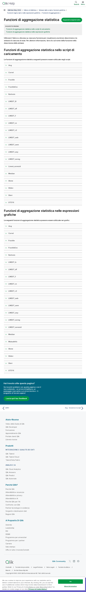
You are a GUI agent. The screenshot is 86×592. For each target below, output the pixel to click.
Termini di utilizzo (64, 567)
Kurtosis (11, 94)
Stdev (10, 188)
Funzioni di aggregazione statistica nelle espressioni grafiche (28, 32)
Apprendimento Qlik (13, 433)
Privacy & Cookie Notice (37, 589)
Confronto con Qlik (13, 505)
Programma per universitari (16, 537)
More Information (70, 586)
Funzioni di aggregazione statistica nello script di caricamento (28, 29)
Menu (83, 4)
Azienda (9, 525)
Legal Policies (38, 567)
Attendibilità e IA (12, 498)
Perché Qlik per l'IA (13, 502)
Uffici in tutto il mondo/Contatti (17, 550)
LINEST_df (12, 109)
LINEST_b (12, 262)
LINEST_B (12, 101)
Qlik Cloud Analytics (13, 469)
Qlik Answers (11, 472)
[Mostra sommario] (4, 10)
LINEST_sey (13, 152)
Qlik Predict (10, 475)
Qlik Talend (10, 454)
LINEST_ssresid (15, 327)
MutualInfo (12, 342)
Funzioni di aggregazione (51, 13)
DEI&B (8, 534)
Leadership (10, 528)
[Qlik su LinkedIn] (74, 561)
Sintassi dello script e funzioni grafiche (52, 10)
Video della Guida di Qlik (15, 424)
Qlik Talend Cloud (12, 457)
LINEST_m (12, 123)
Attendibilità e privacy (14, 495)
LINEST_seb (13, 137)
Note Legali (50, 567)
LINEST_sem (13, 145)
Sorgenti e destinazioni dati (16, 511)
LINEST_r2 (12, 130)
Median (11, 173)
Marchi (8, 570)
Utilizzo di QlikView (30, 10)
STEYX (11, 202)
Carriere (9, 544)
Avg (10, 65)
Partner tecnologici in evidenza (17, 508)
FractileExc (13, 87)
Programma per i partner (15, 540)
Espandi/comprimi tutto (71, 20)
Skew (10, 181)
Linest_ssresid (14, 166)
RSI (7, 531)
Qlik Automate (11, 479)
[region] (42, 584)
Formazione (10, 430)
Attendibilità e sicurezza (15, 492)
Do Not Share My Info (21, 570)
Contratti (8, 567)
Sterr (10, 195)
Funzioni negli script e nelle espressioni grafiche (23, 13)
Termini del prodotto (22, 567)
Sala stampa (10, 547)
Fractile (11, 80)
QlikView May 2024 (14, 10)
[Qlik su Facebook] (78, 561)
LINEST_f (12, 116)
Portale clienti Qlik (12, 436)
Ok (70, 581)
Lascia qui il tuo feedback (16, 398)
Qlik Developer (11, 427)
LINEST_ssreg (14, 159)
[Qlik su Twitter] (70, 561)
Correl (11, 72)
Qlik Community (59, 561)
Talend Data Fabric (13, 460)
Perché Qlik (10, 489)
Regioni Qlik (10, 514)
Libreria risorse (11, 439)
